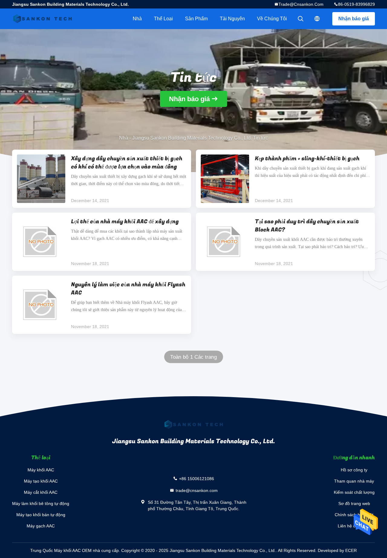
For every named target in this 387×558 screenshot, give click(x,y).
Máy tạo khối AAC (41, 481)
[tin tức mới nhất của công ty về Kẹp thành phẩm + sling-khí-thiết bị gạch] (225, 178)
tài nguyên (232, 18)
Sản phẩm (196, 18)
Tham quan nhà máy (354, 481)
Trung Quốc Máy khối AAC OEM (61, 550)
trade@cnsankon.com (301, 4)
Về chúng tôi (272, 18)
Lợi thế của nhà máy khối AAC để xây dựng (125, 222)
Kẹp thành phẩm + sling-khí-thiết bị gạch (307, 158)
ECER (351, 550)
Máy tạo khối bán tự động (40, 514)
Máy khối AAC (41, 469)
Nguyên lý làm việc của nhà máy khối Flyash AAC (128, 289)
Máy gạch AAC (41, 525)
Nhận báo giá (353, 18)
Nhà (137, 18)
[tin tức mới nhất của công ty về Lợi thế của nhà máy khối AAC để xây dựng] (41, 242)
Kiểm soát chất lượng (354, 492)
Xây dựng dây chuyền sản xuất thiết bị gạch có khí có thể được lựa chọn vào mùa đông (126, 162)
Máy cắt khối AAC (40, 492)
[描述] (317, 18)
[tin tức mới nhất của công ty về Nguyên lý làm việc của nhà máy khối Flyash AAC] (41, 305)
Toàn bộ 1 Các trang (193, 357)
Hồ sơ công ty (354, 469)
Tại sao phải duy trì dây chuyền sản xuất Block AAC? (307, 226)
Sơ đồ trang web (354, 503)
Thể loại (163, 18)
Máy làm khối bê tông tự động (40, 503)
